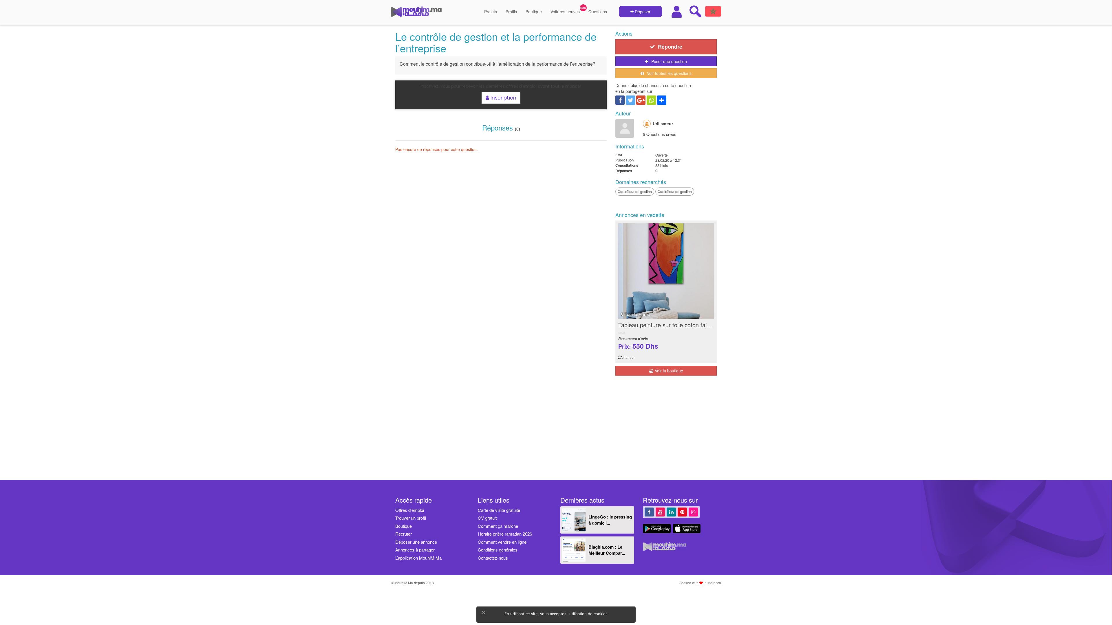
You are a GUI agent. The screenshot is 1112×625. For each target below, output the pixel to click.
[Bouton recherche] (695, 11)
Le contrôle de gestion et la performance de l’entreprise (496, 42)
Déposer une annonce (416, 542)
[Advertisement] (666, 429)
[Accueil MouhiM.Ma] (416, 14)
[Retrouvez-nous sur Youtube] (660, 511)
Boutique (534, 11)
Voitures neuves (565, 11)
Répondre (670, 46)
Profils (511, 11)
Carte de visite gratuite (499, 510)
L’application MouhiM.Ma (418, 558)
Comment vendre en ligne (502, 542)
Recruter (403, 534)
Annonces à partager (415, 550)
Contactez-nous (493, 558)
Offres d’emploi (409, 510)
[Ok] (483, 612)
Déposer (642, 11)
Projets (490, 11)
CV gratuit (487, 518)
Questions (597, 11)
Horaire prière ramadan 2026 (505, 534)
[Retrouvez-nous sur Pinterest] (682, 511)
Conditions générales (497, 550)
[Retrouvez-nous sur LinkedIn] (671, 511)
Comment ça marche (498, 526)
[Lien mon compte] (677, 12)
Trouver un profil (410, 518)
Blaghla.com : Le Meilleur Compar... (606, 550)
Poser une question (669, 61)
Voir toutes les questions (669, 73)
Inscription (502, 97)
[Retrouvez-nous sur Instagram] (693, 511)
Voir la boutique (668, 371)
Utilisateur (663, 123)
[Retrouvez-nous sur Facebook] (649, 511)
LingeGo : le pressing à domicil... (610, 520)
